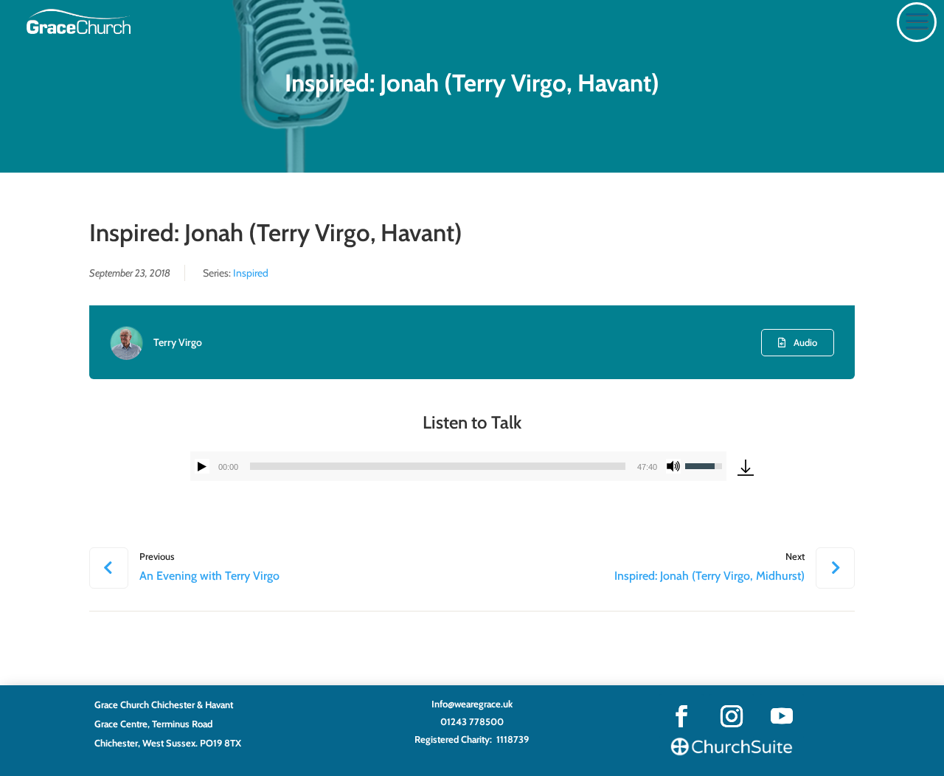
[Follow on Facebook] (681, 716)
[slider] (437, 466)
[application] (458, 466)
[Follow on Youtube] (782, 716)
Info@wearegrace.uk (472, 704)
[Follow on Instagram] (731, 716)
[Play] (202, 466)
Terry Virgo (177, 342)
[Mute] (673, 466)
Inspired (250, 273)
